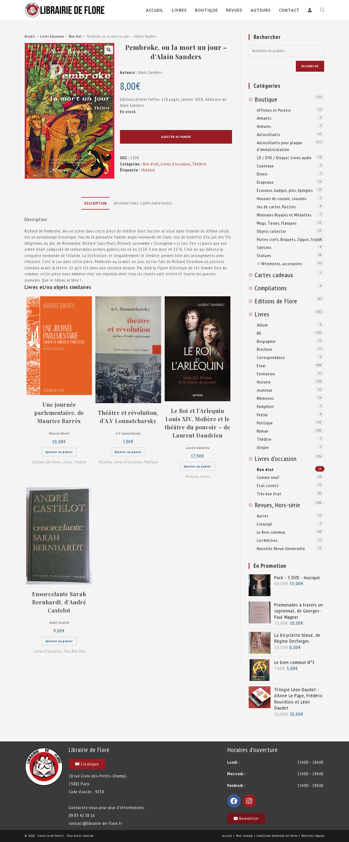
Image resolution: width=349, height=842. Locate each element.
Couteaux (265, 165)
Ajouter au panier (176, 137)
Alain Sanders (150, 72)
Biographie (266, 341)
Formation (266, 373)
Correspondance (271, 357)
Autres (262, 515)
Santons (264, 247)
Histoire (104, 461)
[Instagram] (249, 801)
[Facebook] (234, 801)
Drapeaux (265, 182)
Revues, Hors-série (277, 505)
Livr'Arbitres (267, 540)
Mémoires (265, 398)
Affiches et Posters (274, 110)
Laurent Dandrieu (197, 448)
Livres (66, 461)
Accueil (30, 36)
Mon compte (244, 836)
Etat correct (268, 485)
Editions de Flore (46, 461)
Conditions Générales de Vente (277, 836)
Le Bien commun (271, 532)
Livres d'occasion (52, 36)
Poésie (262, 414)
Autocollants (268, 134)
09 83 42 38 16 (82, 815)
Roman (263, 431)
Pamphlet (265, 406)
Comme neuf (268, 477)
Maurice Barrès (59, 433)
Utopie (263, 447)
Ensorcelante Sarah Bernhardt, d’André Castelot (59, 602)
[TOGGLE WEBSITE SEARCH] (322, 10)
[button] (108, 50)
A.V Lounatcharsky (128, 433)
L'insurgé (264, 524)
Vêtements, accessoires (281, 263)
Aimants (264, 118)
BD (259, 333)
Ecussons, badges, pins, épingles (285, 190)
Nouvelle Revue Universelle (281, 548)
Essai (261, 365)
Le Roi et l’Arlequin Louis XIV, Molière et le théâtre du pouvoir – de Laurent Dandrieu (197, 423)
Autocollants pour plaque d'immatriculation (279, 146)
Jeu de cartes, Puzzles (276, 206)
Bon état (75, 36)
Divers (262, 174)
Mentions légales (313, 836)
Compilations (271, 288)
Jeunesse (264, 390)
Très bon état (74, 651)
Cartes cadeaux (274, 275)
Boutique (266, 99)
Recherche (310, 66)
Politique (150, 461)
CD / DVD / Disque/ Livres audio (284, 157)
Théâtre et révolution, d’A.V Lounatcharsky (128, 416)
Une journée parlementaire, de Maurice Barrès (59, 412)
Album (262, 325)
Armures (264, 126)
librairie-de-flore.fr (51, 836)
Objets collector (271, 231)
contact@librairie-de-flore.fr (95, 823)
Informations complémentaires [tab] (142, 203)
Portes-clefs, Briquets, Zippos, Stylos (289, 239)
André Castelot (59, 622)
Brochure (264, 349)
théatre (148, 170)
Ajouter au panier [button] (59, 452)
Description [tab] (95, 203)
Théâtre (199, 164)
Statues (264, 255)
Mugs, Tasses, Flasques (277, 223)
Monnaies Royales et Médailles (284, 215)
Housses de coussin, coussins (281, 198)
